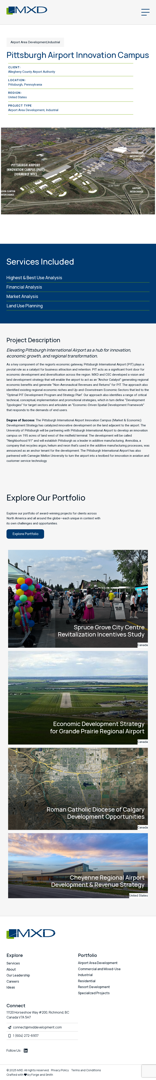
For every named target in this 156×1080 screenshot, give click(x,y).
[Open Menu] (145, 12)
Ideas (10, 987)
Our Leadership (18, 975)
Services (13, 963)
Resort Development (94, 987)
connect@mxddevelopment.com (37, 1027)
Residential (86, 981)
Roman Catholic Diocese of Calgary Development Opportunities (96, 813)
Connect (15, 1006)
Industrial (85, 975)
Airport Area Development (98, 963)
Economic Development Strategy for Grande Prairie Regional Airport (97, 727)
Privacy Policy (60, 1070)
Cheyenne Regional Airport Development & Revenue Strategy (98, 881)
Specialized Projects (94, 993)
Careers (12, 981)
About (11, 969)
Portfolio (87, 955)
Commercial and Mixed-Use (99, 969)
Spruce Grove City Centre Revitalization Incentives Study (101, 630)
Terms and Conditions (86, 1070)
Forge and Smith (42, 1075)
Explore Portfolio (25, 534)
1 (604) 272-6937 (26, 1035)
